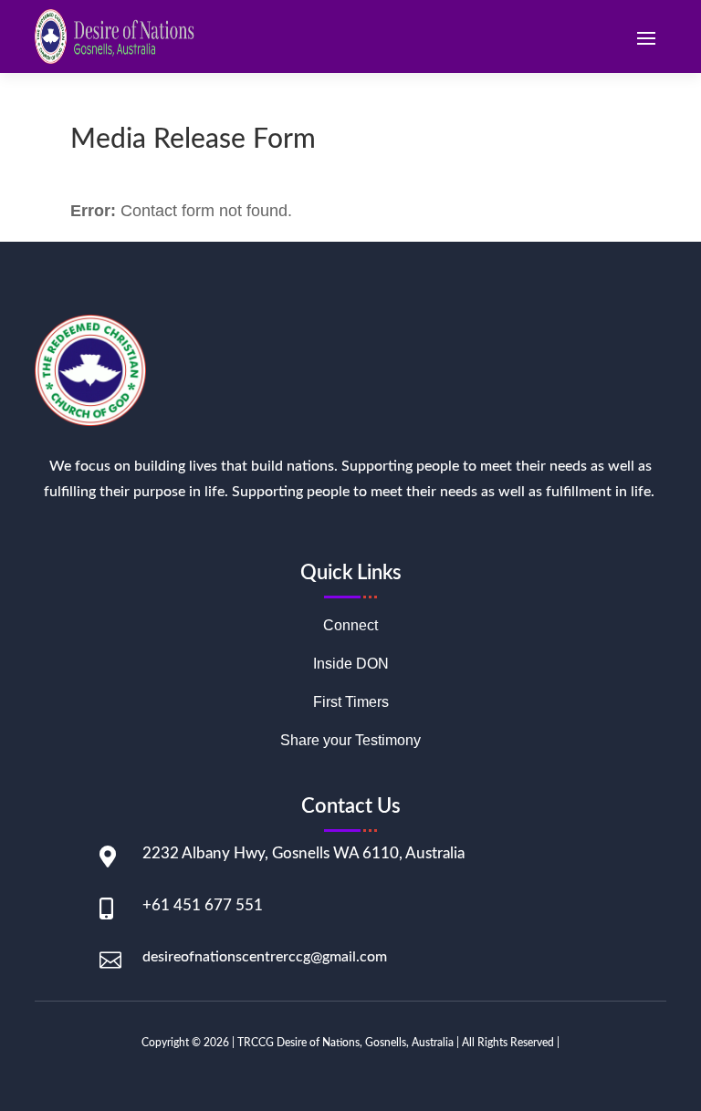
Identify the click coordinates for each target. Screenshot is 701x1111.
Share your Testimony (350, 741)
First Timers (351, 703)
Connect (350, 626)
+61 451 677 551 (202, 905)
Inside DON (351, 664)
